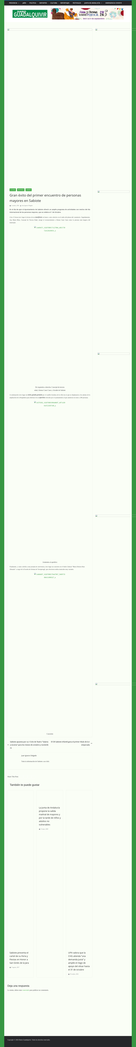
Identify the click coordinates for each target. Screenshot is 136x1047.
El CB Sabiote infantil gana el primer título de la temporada (70, 743)
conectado (25, 990)
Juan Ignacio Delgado (27, 205)
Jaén (24, 3)
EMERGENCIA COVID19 (114, 3)
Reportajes (64, 3)
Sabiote (28, 189)
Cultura (53, 3)
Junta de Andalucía (92, 3)
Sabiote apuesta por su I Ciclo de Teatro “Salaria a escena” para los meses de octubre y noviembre (29, 745)
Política (32, 3)
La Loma (12, 189)
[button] (18, 2)
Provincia (13, 3)
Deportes (43, 3)
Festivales (77, 3)
